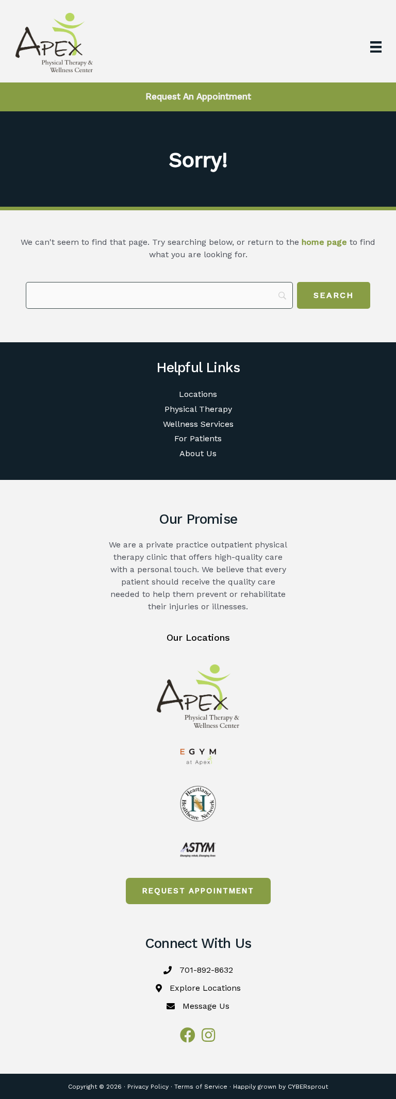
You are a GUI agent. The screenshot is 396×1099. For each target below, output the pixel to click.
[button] (198, 891)
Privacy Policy (148, 1086)
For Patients (198, 438)
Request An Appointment (198, 96)
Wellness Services (198, 424)
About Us (198, 453)
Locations (198, 394)
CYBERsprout (308, 1086)
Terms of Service (200, 1086)
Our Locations (198, 637)
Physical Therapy (198, 409)
